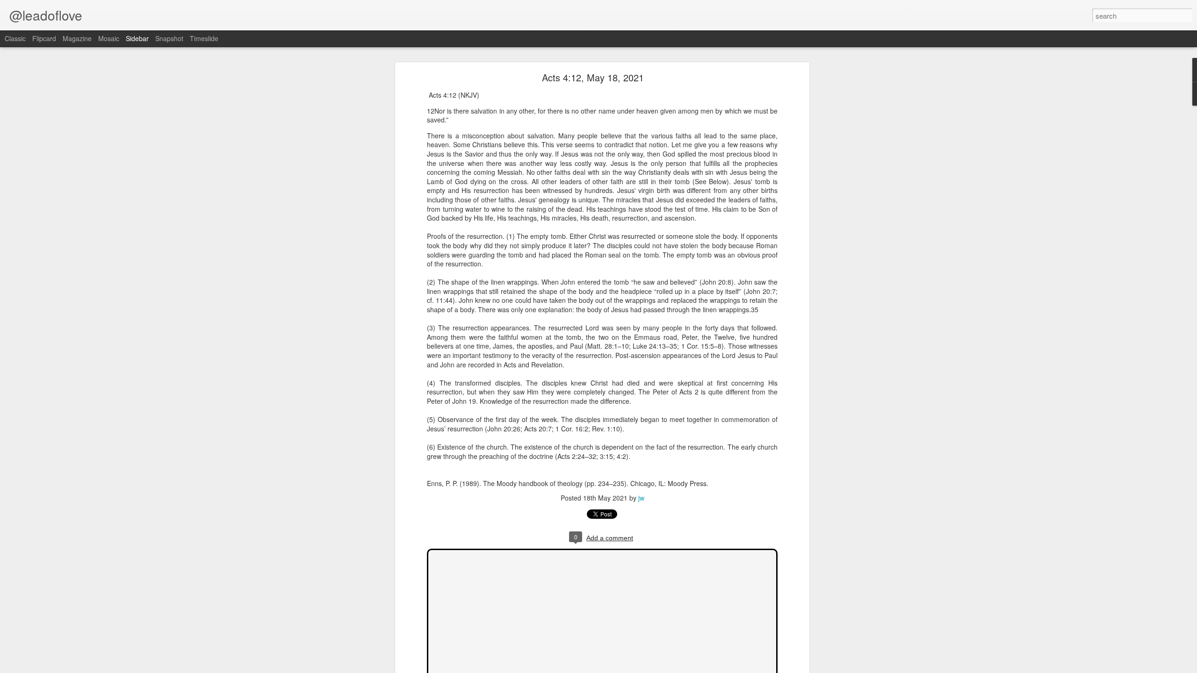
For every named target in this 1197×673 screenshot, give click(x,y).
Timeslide (204, 38)
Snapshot (169, 38)
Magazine (77, 38)
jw (641, 497)
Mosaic (108, 38)
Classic (15, 38)
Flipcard (44, 38)
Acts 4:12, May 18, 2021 (593, 77)
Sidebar (137, 38)
